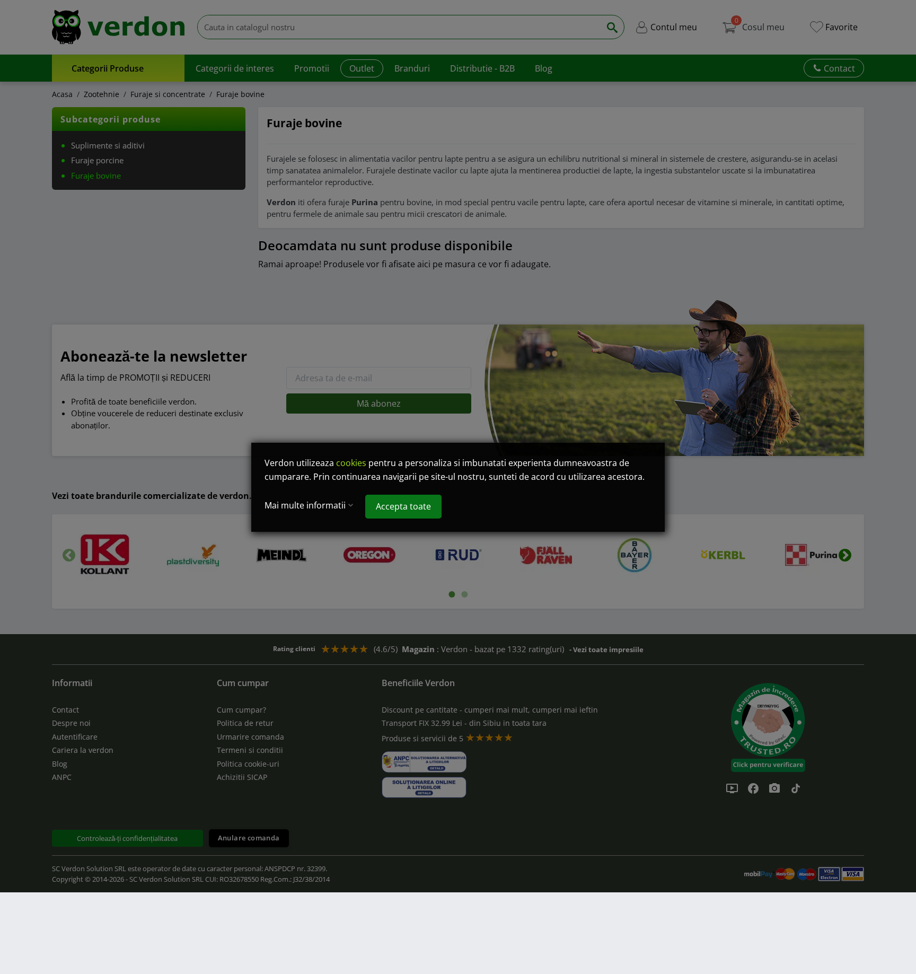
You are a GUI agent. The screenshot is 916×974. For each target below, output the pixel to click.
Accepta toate (403, 506)
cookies (351, 463)
